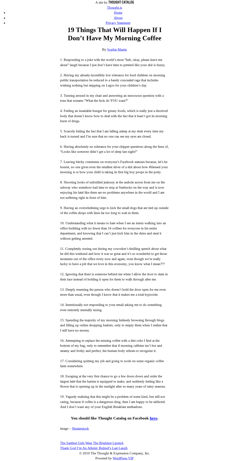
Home (118, 13)
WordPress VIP (123, 458)
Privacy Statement (118, 23)
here (153, 418)
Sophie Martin (117, 49)
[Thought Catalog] (121, 2)
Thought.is (114, 7)
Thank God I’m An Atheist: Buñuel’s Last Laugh (94, 448)
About (118, 18)
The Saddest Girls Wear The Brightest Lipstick (92, 443)
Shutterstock (80, 428)
